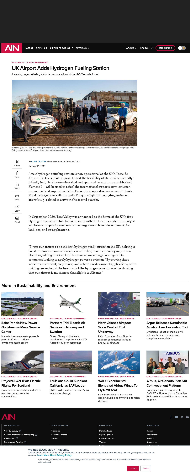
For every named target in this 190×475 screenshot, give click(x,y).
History (150, 438)
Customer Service (59, 434)
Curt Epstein (38, 161)
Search (145, 48)
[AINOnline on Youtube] (176, 417)
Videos (102, 442)
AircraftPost (9, 438)
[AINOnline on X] (182, 417)
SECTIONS (81, 48)
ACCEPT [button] (132, 468)
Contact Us (152, 442)
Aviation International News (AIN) (19, 434)
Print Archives (105, 431)
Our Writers (152, 434)
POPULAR (41, 48)
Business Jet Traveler (13, 442)
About (150, 431)
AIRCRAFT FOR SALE (61, 48)
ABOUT (130, 48)
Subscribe (165, 48)
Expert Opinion (106, 434)
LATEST (29, 48)
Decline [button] (146, 468)
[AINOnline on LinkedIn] (187, 417)
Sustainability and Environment (30, 62)
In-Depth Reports (106, 438)
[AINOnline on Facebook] (171, 417)
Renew (54, 438)
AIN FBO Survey (11, 431)
